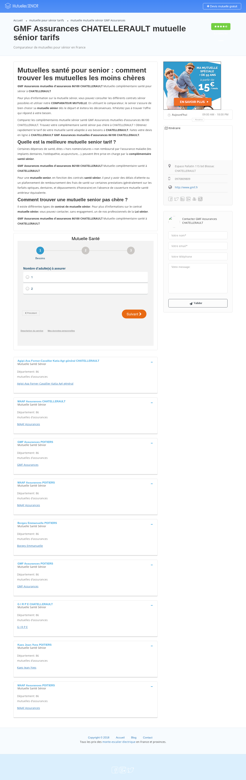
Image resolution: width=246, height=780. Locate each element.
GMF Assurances (27, 465)
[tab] (85, 362)
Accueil (18, 20)
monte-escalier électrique (118, 742)
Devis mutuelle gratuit (223, 6)
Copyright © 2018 (98, 737)
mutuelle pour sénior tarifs (46, 20)
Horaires (199, 120)
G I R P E (22, 627)
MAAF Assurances (28, 424)
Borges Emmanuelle (30, 546)
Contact (147, 737)
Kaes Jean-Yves (26, 667)
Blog (133, 737)
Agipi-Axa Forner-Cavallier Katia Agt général (45, 383)
